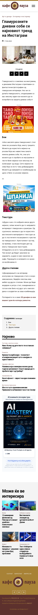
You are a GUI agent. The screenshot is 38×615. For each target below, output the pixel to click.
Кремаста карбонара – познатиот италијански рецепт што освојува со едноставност (17, 357)
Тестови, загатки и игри (10, 343)
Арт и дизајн (7, 16)
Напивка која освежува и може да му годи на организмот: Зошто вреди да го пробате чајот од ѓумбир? (18, 368)
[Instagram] (19, 592)
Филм (4, 513)
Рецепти (5, 352)
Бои (9, 322)
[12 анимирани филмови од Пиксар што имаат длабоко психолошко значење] (10, 505)
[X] (16, 74)
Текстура (12, 325)
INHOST (29, 603)
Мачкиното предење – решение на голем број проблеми (10, 550)
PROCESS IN (15, 598)
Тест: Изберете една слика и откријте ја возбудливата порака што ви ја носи (26, 552)
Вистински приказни (9, 385)
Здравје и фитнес (8, 364)
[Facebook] (12, 74)
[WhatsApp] (26, 74)
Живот (4, 544)
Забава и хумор (25, 513)
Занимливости (7, 376)
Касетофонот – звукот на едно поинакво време (18, 379)
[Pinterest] (21, 74)
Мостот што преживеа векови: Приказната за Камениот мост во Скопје (18, 388)
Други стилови (14, 327)
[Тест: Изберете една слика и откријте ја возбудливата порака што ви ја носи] (28, 537)
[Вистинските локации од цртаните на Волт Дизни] (28, 505)
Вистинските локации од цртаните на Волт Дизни (27, 518)
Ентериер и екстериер (21, 16)
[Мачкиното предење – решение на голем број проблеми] (10, 537)
